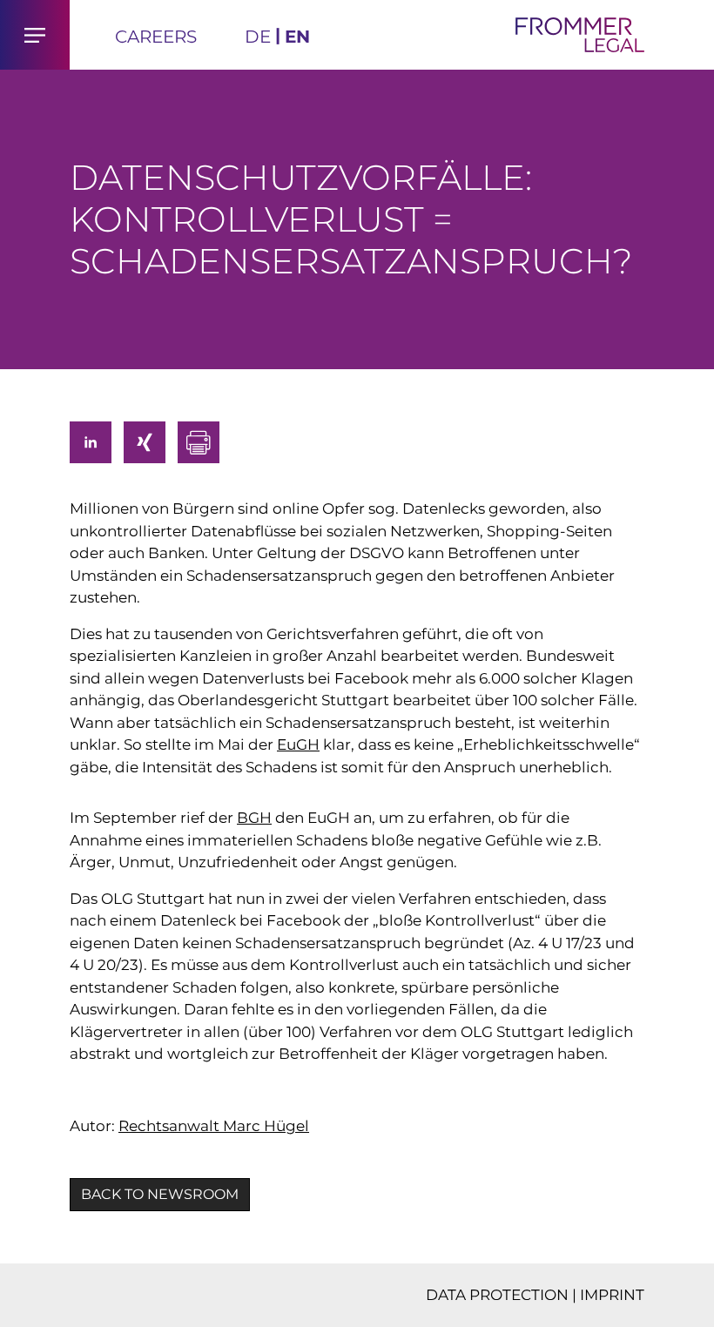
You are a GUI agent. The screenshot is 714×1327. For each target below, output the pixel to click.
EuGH (298, 744)
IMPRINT (612, 1294)
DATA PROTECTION (497, 1294)
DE (258, 36)
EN (297, 36)
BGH (254, 817)
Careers (156, 36)
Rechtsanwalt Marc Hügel (213, 1126)
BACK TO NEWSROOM (160, 1194)
